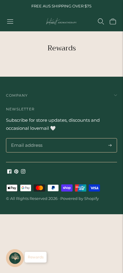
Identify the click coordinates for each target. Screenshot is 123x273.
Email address (26, 138)
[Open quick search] (101, 21)
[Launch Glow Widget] (15, 258)
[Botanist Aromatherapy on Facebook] (9, 172)
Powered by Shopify (79, 198)
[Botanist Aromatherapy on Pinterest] (16, 172)
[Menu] (10, 21)
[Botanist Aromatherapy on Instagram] (23, 172)
